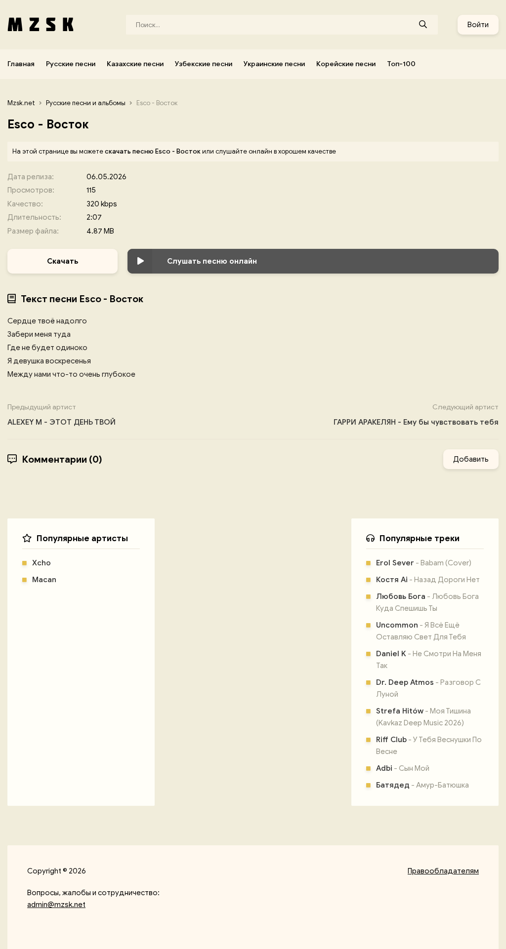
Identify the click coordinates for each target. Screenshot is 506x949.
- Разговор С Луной (428, 688)
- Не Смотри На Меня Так (428, 659)
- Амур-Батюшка (422, 785)
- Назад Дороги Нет (428, 579)
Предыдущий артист (61, 415)
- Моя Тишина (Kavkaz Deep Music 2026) (423, 717)
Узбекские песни (203, 64)
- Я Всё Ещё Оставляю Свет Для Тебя (421, 631)
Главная (21, 64)
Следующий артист (416, 415)
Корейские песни (346, 64)
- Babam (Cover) (423, 562)
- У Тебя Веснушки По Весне (429, 745)
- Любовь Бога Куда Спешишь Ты (427, 602)
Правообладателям (443, 871)
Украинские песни (274, 64)
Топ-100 (401, 64)
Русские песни (70, 64)
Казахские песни (135, 64)
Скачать (62, 261)
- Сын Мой (402, 768)
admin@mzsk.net (56, 904)
